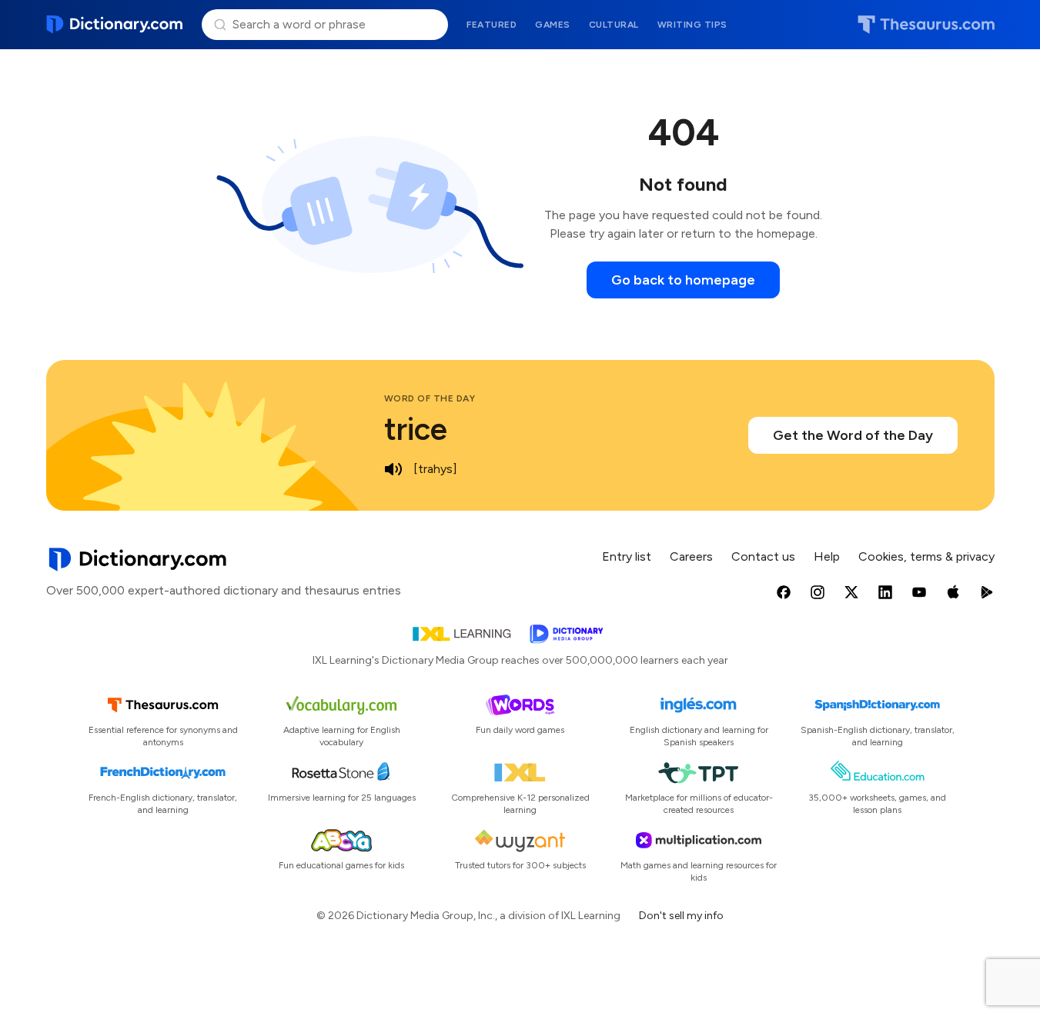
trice (415, 429)
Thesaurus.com (926, 24)
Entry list (626, 556)
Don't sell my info (681, 915)
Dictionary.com (115, 24)
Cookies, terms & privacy (926, 556)
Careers (691, 556)
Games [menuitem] (552, 24)
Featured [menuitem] (491, 24)
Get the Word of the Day (853, 435)
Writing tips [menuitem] (692, 24)
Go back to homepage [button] (683, 279)
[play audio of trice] (393, 469)
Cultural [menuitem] (614, 24)
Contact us (763, 556)
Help (827, 556)
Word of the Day (430, 398)
